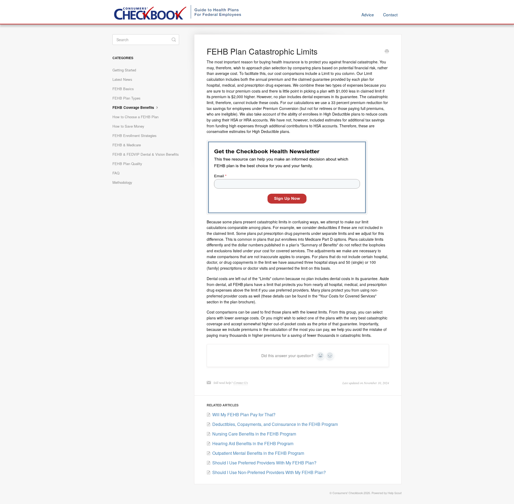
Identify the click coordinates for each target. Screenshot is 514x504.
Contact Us (240, 382)
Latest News (122, 79)
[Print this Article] (387, 52)
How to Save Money (128, 126)
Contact (390, 14)
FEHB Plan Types (126, 98)
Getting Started (124, 69)
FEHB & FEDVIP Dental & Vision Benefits (145, 154)
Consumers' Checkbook (347, 493)
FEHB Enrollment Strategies (134, 135)
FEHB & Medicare (126, 144)
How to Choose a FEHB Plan (135, 116)
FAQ (115, 172)
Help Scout (395, 493)
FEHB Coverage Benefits (133, 107)
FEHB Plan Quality (127, 163)
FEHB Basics (123, 88)
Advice (367, 14)
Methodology (122, 182)
